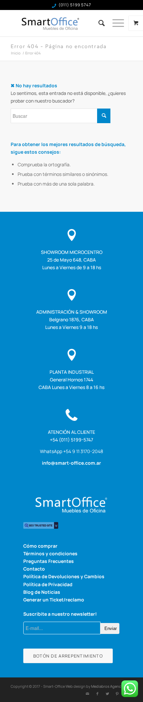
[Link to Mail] (87, 694)
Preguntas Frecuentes (48, 561)
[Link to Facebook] (97, 694)
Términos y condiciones (50, 553)
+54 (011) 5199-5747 (71, 439)
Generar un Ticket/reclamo (53, 599)
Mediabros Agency (107, 686)
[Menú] (115, 23)
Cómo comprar (40, 546)
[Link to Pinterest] (117, 694)
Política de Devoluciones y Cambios (63, 576)
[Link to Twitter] (107, 694)
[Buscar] (98, 23)
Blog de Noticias (41, 592)
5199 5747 (80, 5)
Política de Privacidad (47, 584)
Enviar (110, 628)
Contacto (34, 569)
